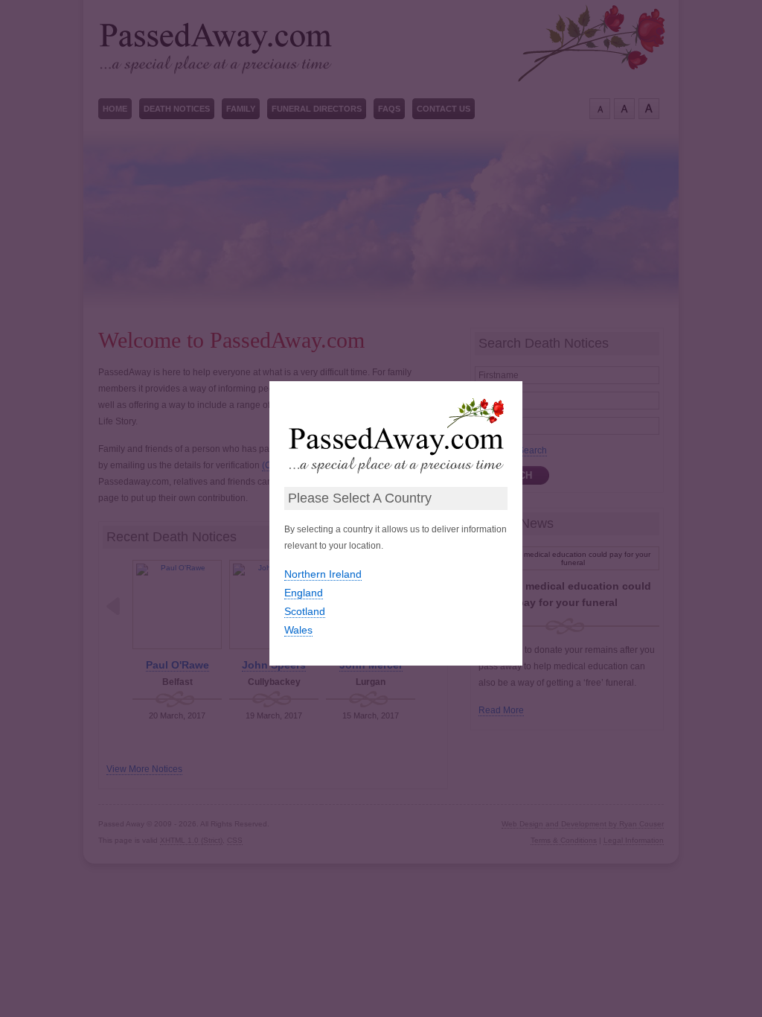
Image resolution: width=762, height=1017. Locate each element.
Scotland (304, 611)
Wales (298, 630)
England (303, 593)
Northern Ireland (323, 574)
